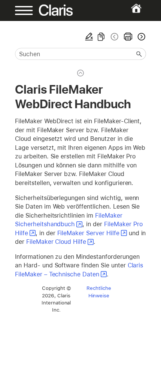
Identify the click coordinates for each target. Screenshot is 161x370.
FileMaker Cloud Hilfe (56, 241)
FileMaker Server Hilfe (88, 233)
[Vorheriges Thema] (115, 36)
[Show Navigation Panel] (21, 10)
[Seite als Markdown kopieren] (101, 36)
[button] (139, 54)
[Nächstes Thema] (141, 36)
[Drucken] (128, 36)
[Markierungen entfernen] (89, 36)
